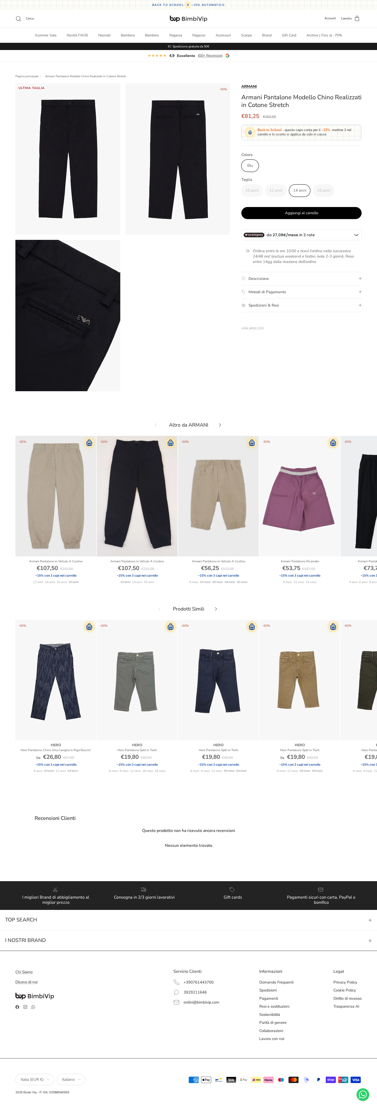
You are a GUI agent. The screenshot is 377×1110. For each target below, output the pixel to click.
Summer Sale (45, 35)
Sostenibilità (269, 1014)
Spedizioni (268, 990)
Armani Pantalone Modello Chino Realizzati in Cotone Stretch (85, 76)
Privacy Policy (345, 982)
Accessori (223, 35)
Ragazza (175, 35)
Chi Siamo (24, 972)
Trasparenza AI (346, 1006)
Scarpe (246, 35)
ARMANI (249, 86)
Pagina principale (26, 76)
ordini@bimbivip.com (201, 1002)
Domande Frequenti (276, 982)
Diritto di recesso (347, 998)
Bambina (128, 35)
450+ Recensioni (210, 55)
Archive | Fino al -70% (324, 35)
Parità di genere (272, 1022)
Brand (267, 35)
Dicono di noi (26, 982)
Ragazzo (198, 35)
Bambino (152, 35)
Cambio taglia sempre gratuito (191, 46)
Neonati (104, 35)
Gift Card (289, 35)
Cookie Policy (344, 990)
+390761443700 (199, 982)
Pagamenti (268, 998)
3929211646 (195, 992)
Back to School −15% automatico (188, 4)
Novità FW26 (77, 35)
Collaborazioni (271, 1030)
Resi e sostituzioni (274, 1006)
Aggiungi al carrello (301, 212)
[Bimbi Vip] (188, 19)
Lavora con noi (271, 1038)
